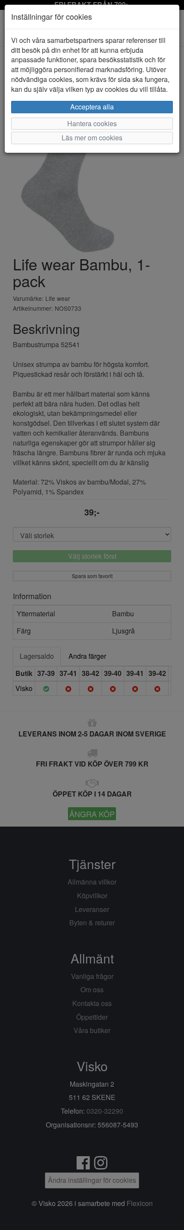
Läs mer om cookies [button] (92, 137)
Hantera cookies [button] (92, 123)
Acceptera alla (92, 107)
